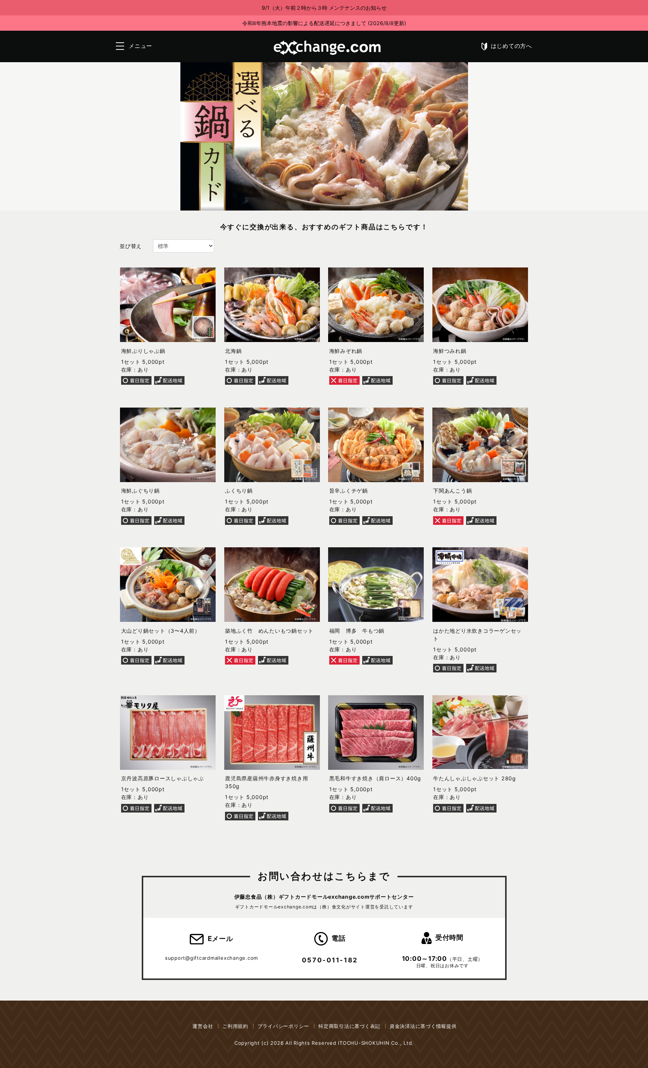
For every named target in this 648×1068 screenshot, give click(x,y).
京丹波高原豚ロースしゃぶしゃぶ (162, 778)
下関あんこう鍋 (452, 490)
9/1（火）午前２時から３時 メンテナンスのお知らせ (324, 7)
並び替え (131, 246)
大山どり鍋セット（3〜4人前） (160, 630)
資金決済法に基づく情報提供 (423, 1026)
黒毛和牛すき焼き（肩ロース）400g (375, 778)
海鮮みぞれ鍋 (346, 351)
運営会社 (202, 1026)
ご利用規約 (235, 1026)
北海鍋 (233, 351)
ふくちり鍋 (239, 490)
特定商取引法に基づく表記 (349, 1026)
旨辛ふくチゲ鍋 (348, 490)
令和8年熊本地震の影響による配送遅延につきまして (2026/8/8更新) (324, 23)
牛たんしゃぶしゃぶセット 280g (474, 778)
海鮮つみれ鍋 (449, 351)
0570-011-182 (330, 960)
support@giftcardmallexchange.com (211, 958)
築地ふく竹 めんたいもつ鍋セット (269, 630)
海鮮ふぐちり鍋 (140, 490)
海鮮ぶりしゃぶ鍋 (143, 351)
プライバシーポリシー (283, 1026)
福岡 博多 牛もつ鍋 (357, 630)
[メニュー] (120, 46)
